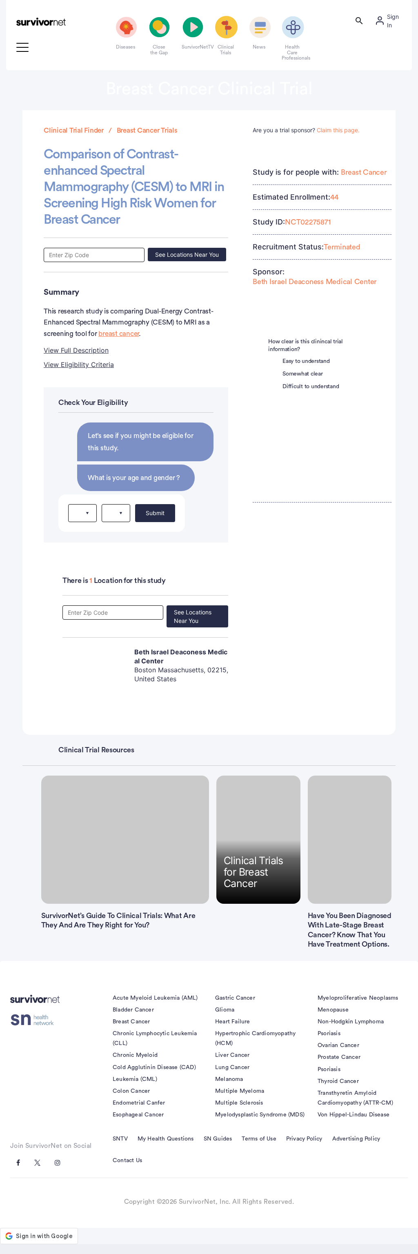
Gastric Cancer (235, 998)
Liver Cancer (232, 1055)
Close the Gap (159, 49)
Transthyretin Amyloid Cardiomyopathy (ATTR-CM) (355, 1098)
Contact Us (127, 1160)
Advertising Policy (356, 1139)
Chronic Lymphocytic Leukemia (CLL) (155, 1038)
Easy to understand (306, 361)
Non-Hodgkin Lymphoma (351, 1022)
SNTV (120, 1139)
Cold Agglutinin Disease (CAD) (154, 1067)
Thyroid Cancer (338, 1081)
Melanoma (229, 1079)
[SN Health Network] (35, 1020)
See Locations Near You (187, 254)
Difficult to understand (310, 386)
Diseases (125, 46)
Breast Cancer (364, 172)
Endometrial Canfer (139, 1103)
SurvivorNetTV (192, 46)
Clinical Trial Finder (74, 130)
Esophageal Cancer (138, 1115)
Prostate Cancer (339, 1057)
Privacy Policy (304, 1139)
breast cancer (118, 333)
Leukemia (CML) (135, 1079)
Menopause (333, 1010)
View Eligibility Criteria (79, 364)
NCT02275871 (307, 222)
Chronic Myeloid (135, 1055)
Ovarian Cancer (338, 1045)
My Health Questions (166, 1139)
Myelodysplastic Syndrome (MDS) (260, 1115)
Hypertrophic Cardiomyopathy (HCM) (255, 1038)
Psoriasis (329, 1033)
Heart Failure (232, 1022)
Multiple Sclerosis (239, 1103)
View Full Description (76, 350)
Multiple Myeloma (239, 1091)
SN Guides (218, 1139)
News (259, 46)
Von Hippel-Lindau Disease (353, 1115)
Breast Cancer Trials (147, 130)
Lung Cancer (232, 1067)
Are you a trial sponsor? (306, 130)
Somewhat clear (302, 374)
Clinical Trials (226, 49)
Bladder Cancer (133, 1010)
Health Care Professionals (292, 52)
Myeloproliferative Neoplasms (358, 998)
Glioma (224, 1010)
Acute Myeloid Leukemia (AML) (155, 998)
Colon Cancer (131, 1091)
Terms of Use (259, 1139)
